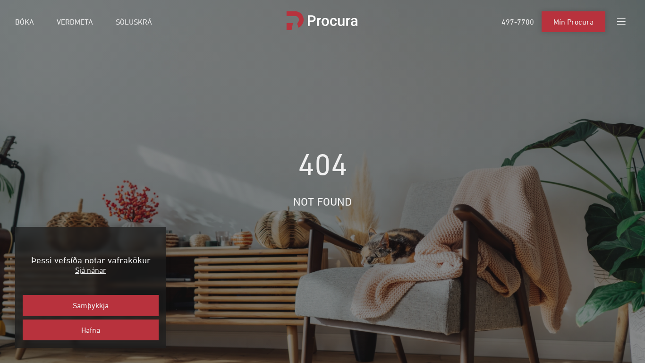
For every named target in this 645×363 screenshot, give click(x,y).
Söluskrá (134, 21)
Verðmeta (75, 21)
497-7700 (517, 21)
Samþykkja (91, 305)
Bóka (24, 21)
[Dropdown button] (621, 21)
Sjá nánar (90, 270)
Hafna (90, 330)
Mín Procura (573, 21)
